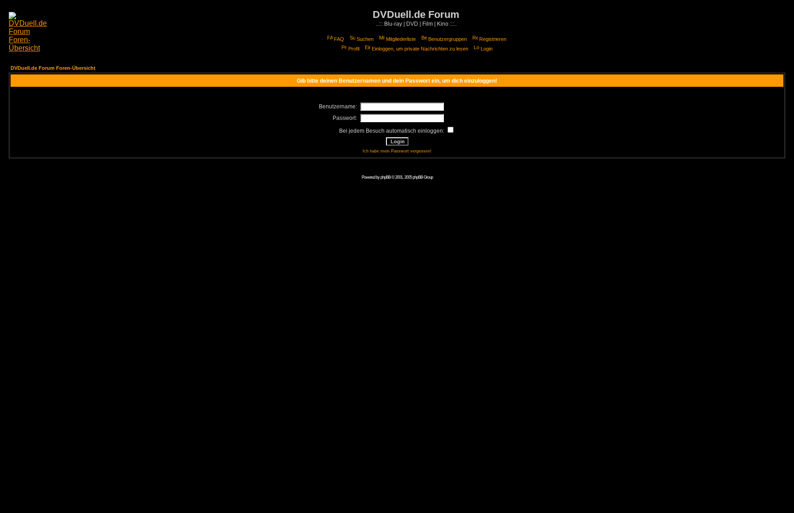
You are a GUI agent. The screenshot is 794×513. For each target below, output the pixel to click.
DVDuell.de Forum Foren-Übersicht (53, 68)
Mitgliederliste (401, 39)
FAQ (339, 39)
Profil (353, 48)
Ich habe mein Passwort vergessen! (397, 151)
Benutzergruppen (447, 39)
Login (487, 48)
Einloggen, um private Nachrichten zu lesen (420, 48)
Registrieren (492, 39)
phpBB (385, 177)
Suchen (365, 39)
